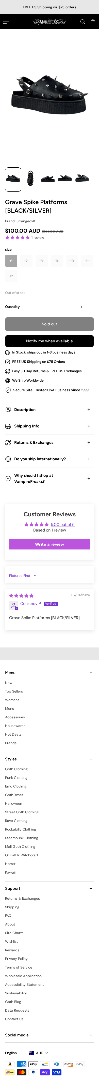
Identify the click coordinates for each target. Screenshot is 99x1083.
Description (25, 409)
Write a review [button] (49, 544)
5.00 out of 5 (63, 524)
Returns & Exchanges (33, 442)
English (11, 1053)
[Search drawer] (83, 21)
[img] (21, 595)
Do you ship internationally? (40, 459)
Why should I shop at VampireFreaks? (33, 478)
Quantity (12, 307)
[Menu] (6, 21)
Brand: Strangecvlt (20, 221)
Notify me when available (49, 341)
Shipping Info (26, 426)
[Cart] (93, 21)
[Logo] (49, 21)
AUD (39, 1053)
